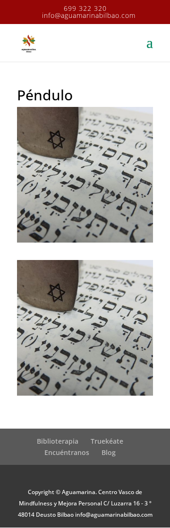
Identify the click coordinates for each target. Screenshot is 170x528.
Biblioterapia (57, 441)
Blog (109, 452)
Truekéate (107, 441)
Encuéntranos (66, 452)
